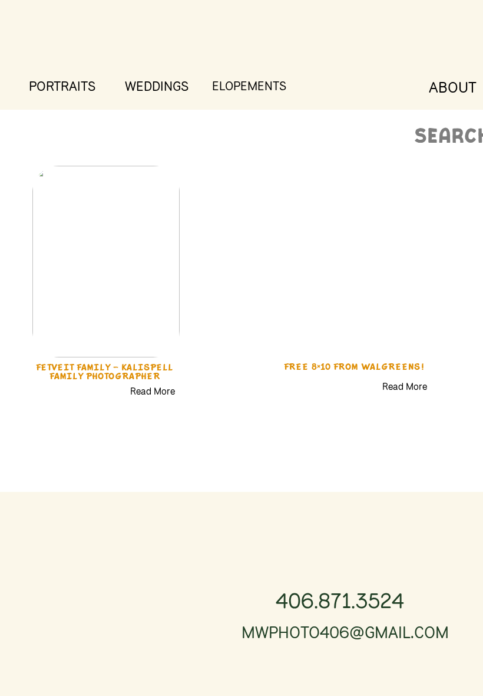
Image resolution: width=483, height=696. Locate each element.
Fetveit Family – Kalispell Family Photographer (104, 372)
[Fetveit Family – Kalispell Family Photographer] (106, 261)
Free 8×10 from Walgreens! (354, 368)
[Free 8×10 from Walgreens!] (352, 261)
